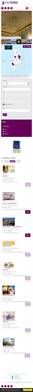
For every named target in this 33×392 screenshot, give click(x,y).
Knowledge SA (17, 382)
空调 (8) (5, 129)
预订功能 (7, 161)
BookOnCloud (28, 382)
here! (20, 390)
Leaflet (3, 74)
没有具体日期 (8, 104)
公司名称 (5, 86)
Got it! (28, 389)
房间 (4, 108)
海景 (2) (5, 131)
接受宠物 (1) (6, 133)
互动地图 (28, 46)
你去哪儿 (5, 81)
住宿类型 (12, 161)
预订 (27, 212)
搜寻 (5, 114)
